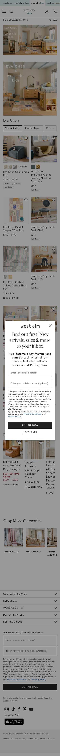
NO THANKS (30, 432)
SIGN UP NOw (30, 425)
